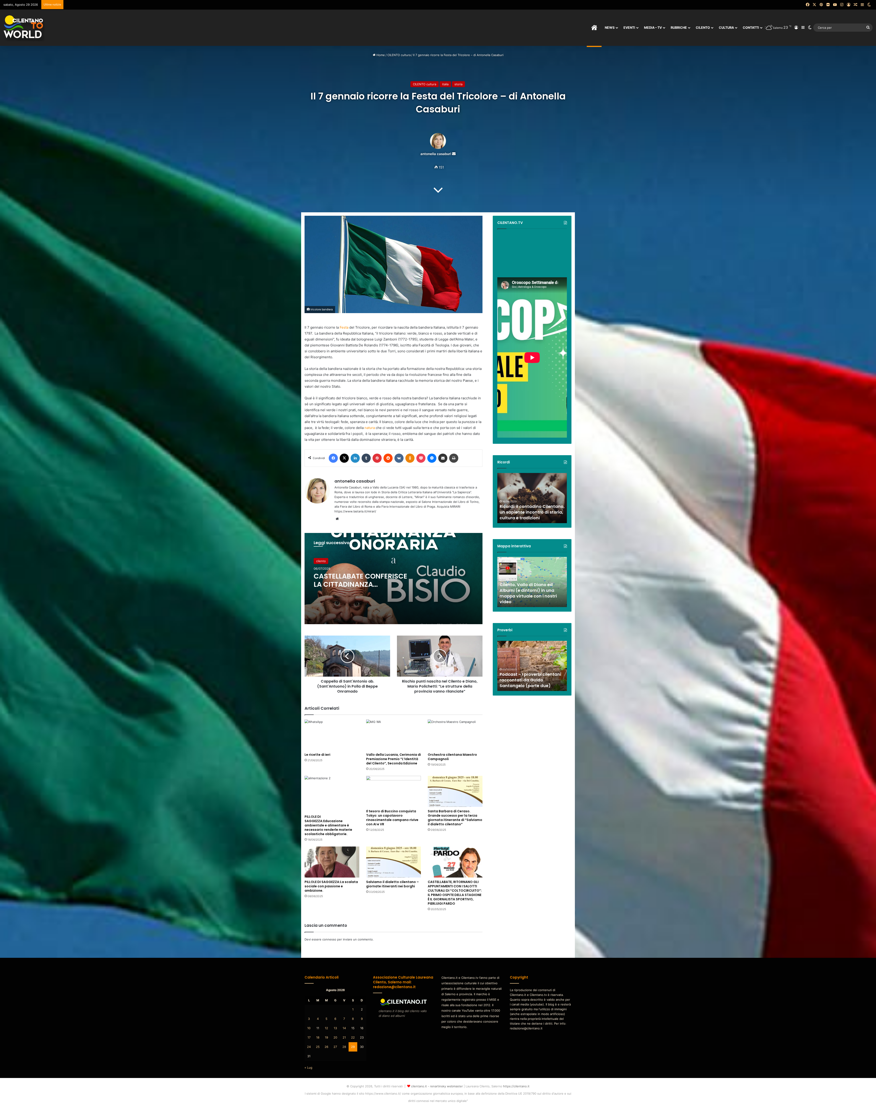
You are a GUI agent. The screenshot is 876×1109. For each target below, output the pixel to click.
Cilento (703, 27)
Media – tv (653, 27)
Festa (344, 327)
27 (335, 1047)
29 (353, 1047)
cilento (321, 561)
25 (318, 1047)
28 (344, 1047)
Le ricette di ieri (317, 754)
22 (353, 1037)
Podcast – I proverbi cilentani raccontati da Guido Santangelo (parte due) (530, 679)
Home (380, 55)
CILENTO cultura (399, 55)
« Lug (308, 1067)
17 (309, 1037)
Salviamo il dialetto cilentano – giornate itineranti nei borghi (392, 884)
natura (370, 428)
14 (344, 1028)
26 (326, 1047)
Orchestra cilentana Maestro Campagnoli (452, 756)
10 (308, 1028)
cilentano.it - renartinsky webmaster (437, 1086)
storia (458, 84)
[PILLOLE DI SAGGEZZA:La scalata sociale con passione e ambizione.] (332, 862)
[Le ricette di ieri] (332, 734)
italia (445, 84)
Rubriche (679, 27)
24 (309, 1047)
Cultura (726, 27)
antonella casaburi (435, 154)
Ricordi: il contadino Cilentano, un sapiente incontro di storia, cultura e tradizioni (532, 512)
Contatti (751, 27)
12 (326, 1028)
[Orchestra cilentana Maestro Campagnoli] (455, 734)
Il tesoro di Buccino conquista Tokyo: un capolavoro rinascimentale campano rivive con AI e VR (392, 817)
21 (344, 1037)
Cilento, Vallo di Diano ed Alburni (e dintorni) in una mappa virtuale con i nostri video (528, 593)
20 (335, 1037)
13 (335, 1028)
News (610, 27)
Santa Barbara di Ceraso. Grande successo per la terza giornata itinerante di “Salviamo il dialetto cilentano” (455, 817)
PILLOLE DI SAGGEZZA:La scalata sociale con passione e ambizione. (331, 886)
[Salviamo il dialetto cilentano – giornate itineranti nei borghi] (393, 862)
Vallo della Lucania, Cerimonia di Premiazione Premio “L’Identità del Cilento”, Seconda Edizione (393, 759)
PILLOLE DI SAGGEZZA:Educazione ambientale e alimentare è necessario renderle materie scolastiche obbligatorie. (328, 825)
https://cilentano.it (516, 1086)
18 (317, 1037)
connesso (329, 939)
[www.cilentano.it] (23, 27)
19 (326, 1037)
